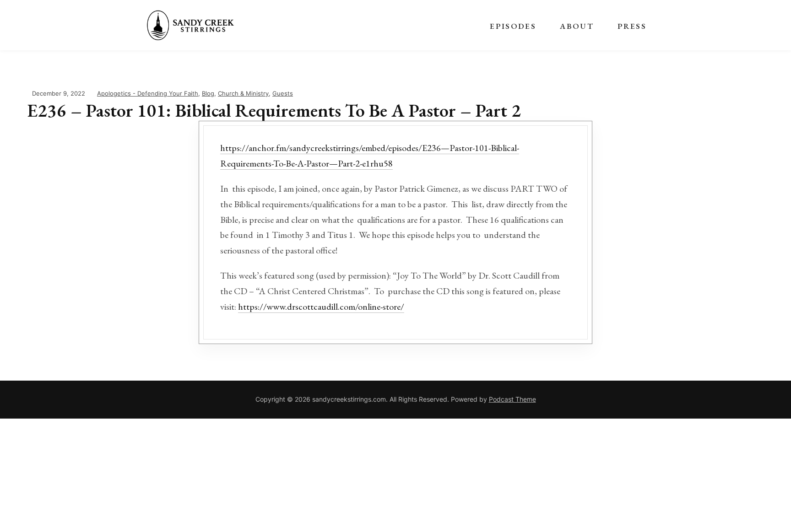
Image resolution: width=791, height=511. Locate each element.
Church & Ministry (243, 93)
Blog (208, 93)
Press (632, 26)
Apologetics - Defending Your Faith (147, 93)
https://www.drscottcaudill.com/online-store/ (321, 306)
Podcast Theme (512, 399)
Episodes (513, 26)
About (577, 26)
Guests (282, 93)
